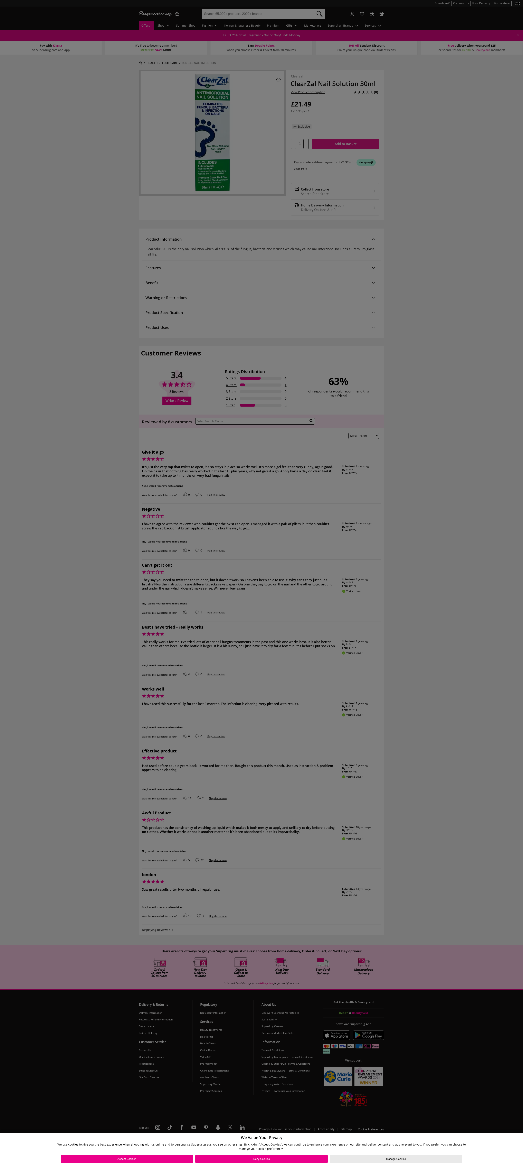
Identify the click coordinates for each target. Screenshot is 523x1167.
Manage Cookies (396, 1158)
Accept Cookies (126, 1158)
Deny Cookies (261, 1158)
